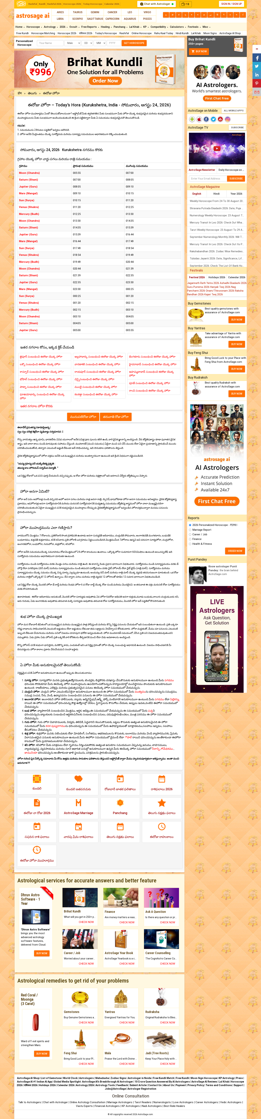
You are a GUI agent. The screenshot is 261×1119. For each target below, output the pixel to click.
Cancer (112, 12)
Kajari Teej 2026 (213, 294)
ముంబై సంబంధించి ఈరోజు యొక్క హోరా (96, 387)
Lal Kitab (196, 33)
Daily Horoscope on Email (233, 169)
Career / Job (199, 534)
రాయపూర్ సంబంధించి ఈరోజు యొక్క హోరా (98, 371)
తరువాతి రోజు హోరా (116, 417)
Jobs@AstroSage (115, 1088)
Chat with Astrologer (157, 4)
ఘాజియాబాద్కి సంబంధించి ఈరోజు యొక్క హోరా (42, 396)
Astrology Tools (105, 1085)
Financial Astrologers (107, 1106)
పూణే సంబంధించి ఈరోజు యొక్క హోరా (149, 383)
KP (145, 26)
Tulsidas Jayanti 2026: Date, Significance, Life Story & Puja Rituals (218, 258)
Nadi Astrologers (152, 1106)
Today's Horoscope (106, 33)
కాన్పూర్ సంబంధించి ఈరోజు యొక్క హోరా (42, 371)
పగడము (169, 680)
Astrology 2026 (85, 1085)
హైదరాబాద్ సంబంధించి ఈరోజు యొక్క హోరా (152, 364)
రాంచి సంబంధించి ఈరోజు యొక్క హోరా (149, 390)
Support (238, 1085)
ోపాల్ (128, 737)
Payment (181, 1085)
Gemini (95, 12)
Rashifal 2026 (54, 4)
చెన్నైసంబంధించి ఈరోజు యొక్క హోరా (94, 379)
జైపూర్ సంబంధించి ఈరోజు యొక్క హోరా (41, 356)
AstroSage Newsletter (202, 169)
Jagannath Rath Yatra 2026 (203, 283)
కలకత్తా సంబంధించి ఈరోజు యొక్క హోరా (96, 394)
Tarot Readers (143, 1102)
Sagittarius (95, 18)
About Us (168, 1085)
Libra (60, 18)
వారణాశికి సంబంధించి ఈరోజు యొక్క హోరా (97, 364)
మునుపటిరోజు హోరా (83, 417)
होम (20, 93)
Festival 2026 (197, 277)
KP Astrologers (131, 1106)
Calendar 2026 (111, 4)
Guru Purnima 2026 (198, 287)
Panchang (120, 26)
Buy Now (201, 51)
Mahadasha (102, 1078)
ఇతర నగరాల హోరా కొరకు (36, 406)
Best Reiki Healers (174, 1106)
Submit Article (138, 1085)
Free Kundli (22, 33)
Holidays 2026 (216, 277)
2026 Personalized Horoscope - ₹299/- (215, 525)
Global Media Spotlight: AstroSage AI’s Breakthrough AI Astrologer (93, 1081)
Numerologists (162, 1102)
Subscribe (237, 127)
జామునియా (31, 752)
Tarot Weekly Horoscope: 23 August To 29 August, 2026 (218, 229)
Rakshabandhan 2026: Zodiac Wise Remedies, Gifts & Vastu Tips (218, 251)
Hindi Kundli (182, 33)
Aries (60, 12)
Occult (73, 26)
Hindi (216, 193)
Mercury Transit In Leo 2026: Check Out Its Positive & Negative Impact (218, 244)
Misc (206, 26)
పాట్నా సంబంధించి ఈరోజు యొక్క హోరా (41, 387)
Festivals (193, 26)
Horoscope (33, 26)
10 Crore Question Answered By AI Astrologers (162, 1081)
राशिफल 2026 (85, 33)
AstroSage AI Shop (230, 33)
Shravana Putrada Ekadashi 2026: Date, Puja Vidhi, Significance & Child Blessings (218, 208)
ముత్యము (140, 691)
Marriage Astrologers (120, 1102)
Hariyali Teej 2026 (220, 287)
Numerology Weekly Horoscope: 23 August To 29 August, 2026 (218, 215)
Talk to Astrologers (29, 1102)
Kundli (42, 4)
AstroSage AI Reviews (204, 1081)
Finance (197, 539)
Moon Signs (210, 33)
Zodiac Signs (118, 1078)
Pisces (147, 18)
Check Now (86, 922)
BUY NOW (41, 953)
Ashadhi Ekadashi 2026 (233, 283)
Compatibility (158, 26)
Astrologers (86, 1078)
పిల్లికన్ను (174, 699)
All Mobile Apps (234, 110)
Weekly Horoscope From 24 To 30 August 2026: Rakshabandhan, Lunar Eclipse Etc (218, 201)
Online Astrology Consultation (88, 1102)
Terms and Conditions (219, 1085)
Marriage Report (201, 529)
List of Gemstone (51, 1078)
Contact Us (155, 1085)
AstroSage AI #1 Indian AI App (34, 1081)
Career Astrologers (206, 1102)
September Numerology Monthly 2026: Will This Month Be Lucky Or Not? (218, 237)
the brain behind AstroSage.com (223, 570)
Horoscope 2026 (72, 4)
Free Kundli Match (163, 1078)
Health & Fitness (202, 543)
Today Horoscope (92, 4)
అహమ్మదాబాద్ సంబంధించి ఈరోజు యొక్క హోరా (151, 373)
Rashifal (32, 4)
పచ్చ (150, 710)
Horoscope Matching (43, 33)
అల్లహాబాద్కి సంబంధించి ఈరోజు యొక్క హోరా (99, 356)
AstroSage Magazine (205, 187)
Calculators (177, 26)
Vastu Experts (84, 1106)
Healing (105, 26)
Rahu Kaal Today (163, 33)
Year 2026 (236, 193)
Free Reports (89, 26)
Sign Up (237, 3)
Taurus (77, 12)
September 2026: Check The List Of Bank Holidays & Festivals (218, 265)
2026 (63, 26)
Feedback (122, 1085)
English (196, 193)
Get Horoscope (134, 43)
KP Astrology (226, 1078)
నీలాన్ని (156, 748)
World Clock (70, 1078)
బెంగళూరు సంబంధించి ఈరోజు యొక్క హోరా (152, 356)
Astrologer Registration (141, 1088)
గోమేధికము (167, 748)
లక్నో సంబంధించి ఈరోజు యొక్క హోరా (40, 364)
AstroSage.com (145, 1114)
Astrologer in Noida (139, 1078)
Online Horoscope (142, 33)
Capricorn (112, 18)
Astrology (50, 26)
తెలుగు (32, 93)
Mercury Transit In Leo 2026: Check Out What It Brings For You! (218, 222)
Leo (130, 12)
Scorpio (77, 18)
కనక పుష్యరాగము (55, 726)
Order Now (235, 551)
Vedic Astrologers (230, 1102)
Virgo (147, 12)
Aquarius (130, 18)
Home (19, 26)
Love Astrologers (183, 1102)
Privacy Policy (195, 1085)
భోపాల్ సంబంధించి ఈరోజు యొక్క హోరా (41, 379)
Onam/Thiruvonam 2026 (220, 290)
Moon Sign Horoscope (204, 1078)
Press (239, 1078)
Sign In (225, 3)
